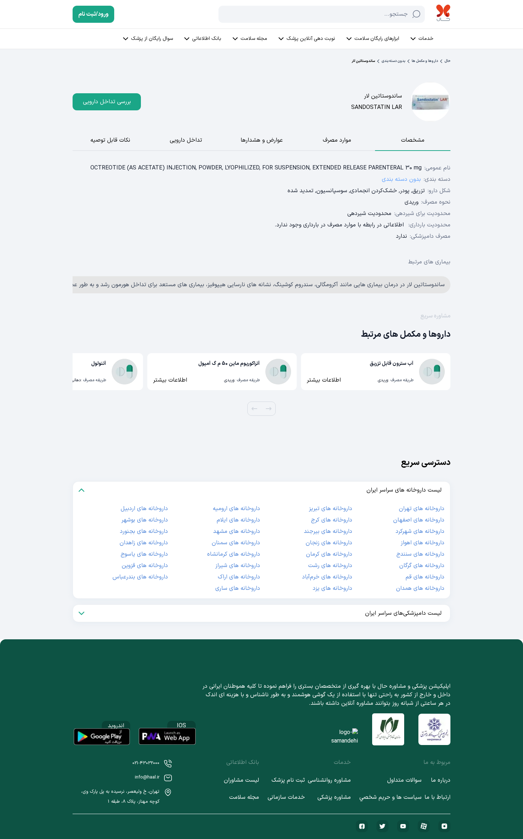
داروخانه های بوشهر (144, 520)
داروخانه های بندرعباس (140, 577)
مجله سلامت (254, 38)
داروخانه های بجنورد (144, 531)
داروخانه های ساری (237, 588)
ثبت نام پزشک (288, 780)
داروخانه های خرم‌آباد (327, 577)
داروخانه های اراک (239, 577)
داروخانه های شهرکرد (420, 531)
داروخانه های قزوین (145, 565)
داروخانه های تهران (421, 508)
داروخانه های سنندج (420, 554)
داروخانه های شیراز (237, 565)
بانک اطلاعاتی (206, 38)
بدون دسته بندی (393, 61)
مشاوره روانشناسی (329, 780)
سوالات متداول (404, 780)
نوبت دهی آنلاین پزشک (310, 38)
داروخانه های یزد (332, 588)
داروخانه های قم (425, 577)
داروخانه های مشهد (236, 531)
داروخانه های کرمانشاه (233, 554)
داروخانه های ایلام (238, 520)
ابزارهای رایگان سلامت (376, 38)
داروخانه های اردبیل (144, 508)
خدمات (425, 38)
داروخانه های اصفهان (418, 520)
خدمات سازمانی (286, 797)
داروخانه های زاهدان (144, 543)
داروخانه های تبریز (330, 508)
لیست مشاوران (241, 780)
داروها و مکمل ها (425, 61)
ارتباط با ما (437, 797)
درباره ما (440, 780)
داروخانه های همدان (420, 588)
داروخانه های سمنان (236, 543)
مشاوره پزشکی (334, 797)
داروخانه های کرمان (329, 554)
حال (447, 61)
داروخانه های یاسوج (144, 554)
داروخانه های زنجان (329, 543)
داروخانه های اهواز (422, 543)
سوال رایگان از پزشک (152, 38)
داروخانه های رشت (330, 565)
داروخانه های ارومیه (236, 508)
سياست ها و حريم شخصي (390, 797)
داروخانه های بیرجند (328, 531)
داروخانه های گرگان (421, 565)
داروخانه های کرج (331, 520)
